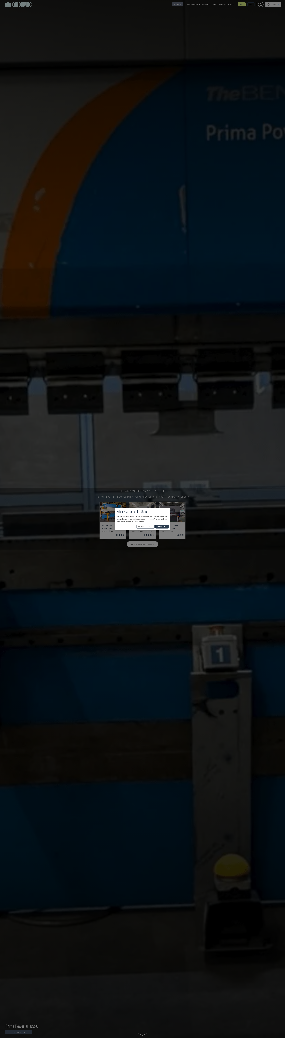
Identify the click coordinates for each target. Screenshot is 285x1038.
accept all (162, 527)
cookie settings (145, 527)
